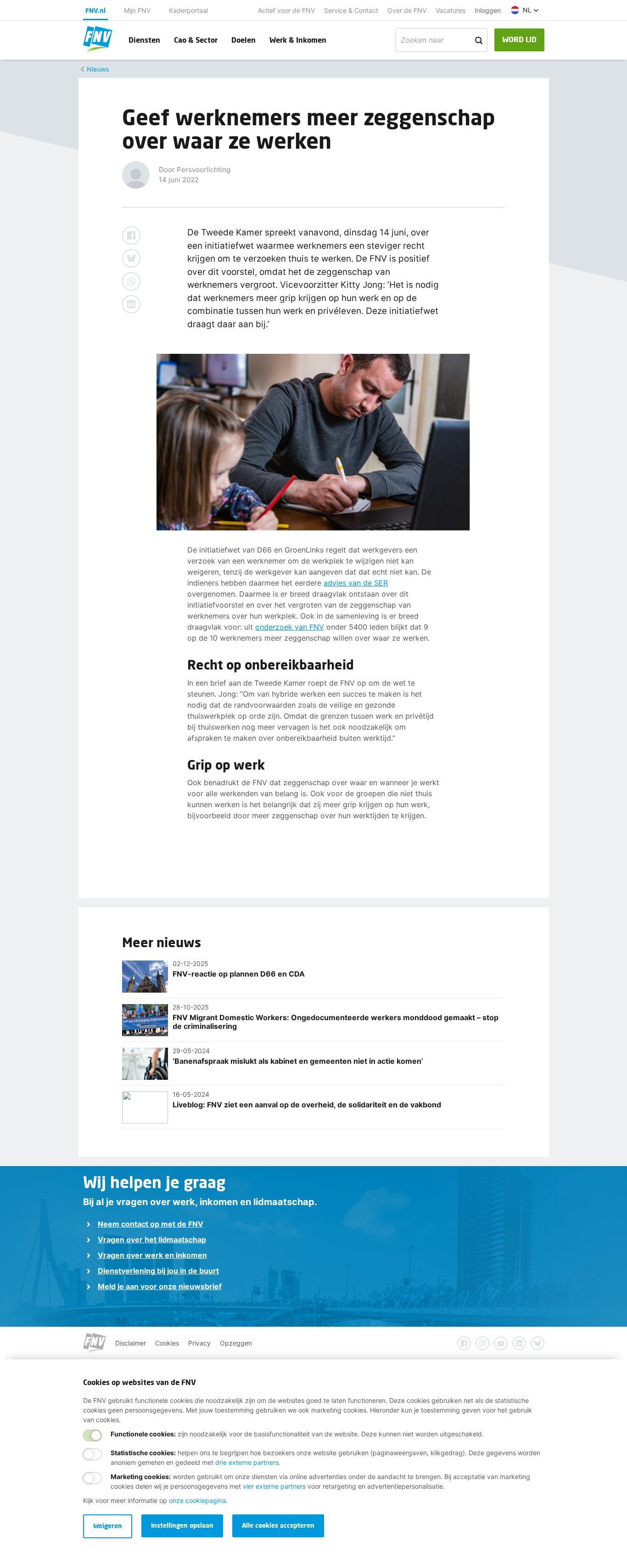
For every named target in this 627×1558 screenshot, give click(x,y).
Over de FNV (406, 10)
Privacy (199, 1343)
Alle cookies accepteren (278, 1525)
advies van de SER (356, 582)
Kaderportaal (188, 10)
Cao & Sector (196, 39)
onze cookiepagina (197, 1500)
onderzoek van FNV (289, 626)
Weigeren (107, 1526)
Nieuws (98, 69)
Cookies (167, 1343)
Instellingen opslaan (182, 1525)
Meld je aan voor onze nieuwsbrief (160, 1286)
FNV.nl (95, 10)
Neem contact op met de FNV (150, 1224)
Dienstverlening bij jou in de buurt (158, 1270)
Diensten (144, 39)
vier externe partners (274, 1486)
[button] (525, 10)
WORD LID (519, 39)
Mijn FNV (137, 10)
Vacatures (450, 10)
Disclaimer (130, 1343)
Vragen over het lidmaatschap (152, 1239)
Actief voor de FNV (286, 10)
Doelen (243, 39)
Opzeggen (236, 1343)
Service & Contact (351, 10)
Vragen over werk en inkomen (152, 1255)
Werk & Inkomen (297, 39)
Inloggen (488, 10)
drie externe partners (247, 1462)
